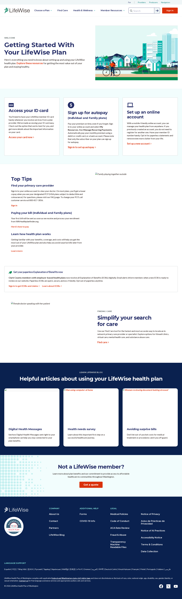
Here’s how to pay (20, 226)
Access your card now (20, 137)
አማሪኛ (79, 569)
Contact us (23, 581)
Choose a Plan (42, 10)
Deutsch (108, 569)
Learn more (17, 251)
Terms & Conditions (152, 544)
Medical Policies (119, 514)
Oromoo (87, 569)
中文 (14, 569)
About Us (54, 514)
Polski (142, 569)
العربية (94, 569)
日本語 (72, 569)
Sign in (169, 10)
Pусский (38, 569)
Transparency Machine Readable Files (118, 544)
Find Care (62, 10)
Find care (102, 342)
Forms (83, 514)
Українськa (55, 569)
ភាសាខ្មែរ (65, 569)
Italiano (160, 569)
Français (135, 569)
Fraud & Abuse (118, 535)
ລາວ (115, 569)
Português (151, 569)
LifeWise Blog (56, 535)
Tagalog (46, 569)
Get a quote (91, 484)
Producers (153, 2)
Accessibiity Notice (151, 537)
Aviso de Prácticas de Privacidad (153, 522)
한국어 (30, 569)
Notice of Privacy (150, 514)
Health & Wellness (83, 10)
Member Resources (112, 10)
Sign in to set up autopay (81, 147)
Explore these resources (30, 63)
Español (7, 569)
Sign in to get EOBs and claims (23, 286)
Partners (54, 528)
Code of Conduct (119, 521)
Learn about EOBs (51, 286)
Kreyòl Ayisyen (124, 569)
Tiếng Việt (21, 569)
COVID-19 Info (87, 521)
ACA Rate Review (120, 528)
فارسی (168, 569)
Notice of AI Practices (153, 530)
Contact (53, 521)
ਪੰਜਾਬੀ (101, 569)
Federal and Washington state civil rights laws (70, 578)
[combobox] (144, 10)
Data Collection (149, 551)
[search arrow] (157, 10)
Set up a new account (138, 143)
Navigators (165, 2)
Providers (142, 2)
